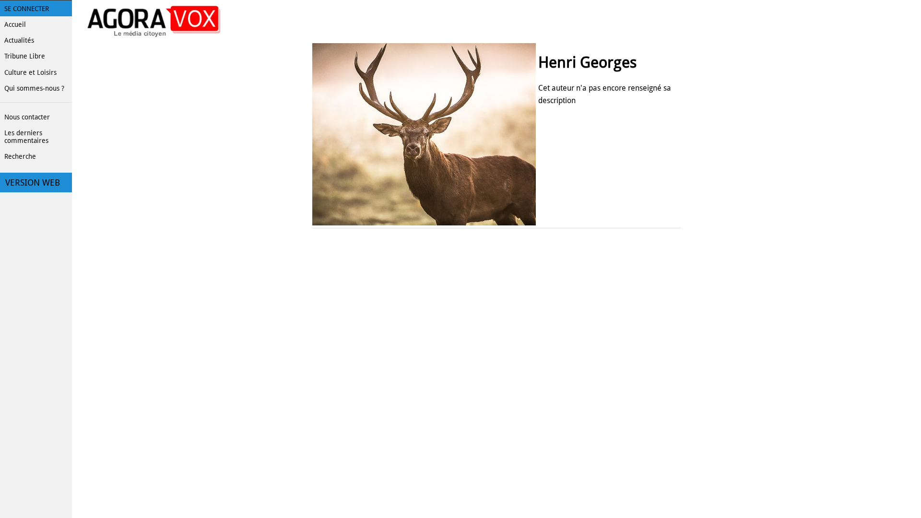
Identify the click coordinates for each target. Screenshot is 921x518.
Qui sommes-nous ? (34, 88)
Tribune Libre (24, 56)
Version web (32, 183)
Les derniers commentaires (26, 136)
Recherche (20, 156)
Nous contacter (27, 117)
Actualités (19, 40)
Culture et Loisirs (30, 72)
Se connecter (26, 8)
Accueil (15, 24)
